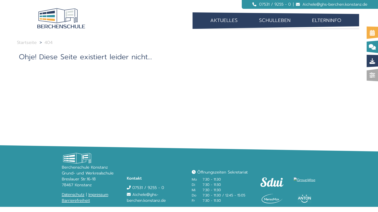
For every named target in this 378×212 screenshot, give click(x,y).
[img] (372, 75)
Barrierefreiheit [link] (76, 200)
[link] (270, 178)
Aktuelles (224, 20)
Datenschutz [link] (73, 194)
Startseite (27, 42)
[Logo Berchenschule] (61, 18)
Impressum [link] (98, 194)
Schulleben (275, 20)
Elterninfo (326, 20)
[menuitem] (224, 20)
